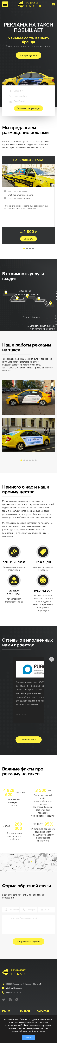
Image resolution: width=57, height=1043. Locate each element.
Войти (48, 4)
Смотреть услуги (28, 55)
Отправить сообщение (28, 941)
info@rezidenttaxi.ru (16, 989)
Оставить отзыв (28, 739)
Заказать (28, 239)
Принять (29, 1037)
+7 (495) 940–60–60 (15, 994)
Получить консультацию (28, 108)
